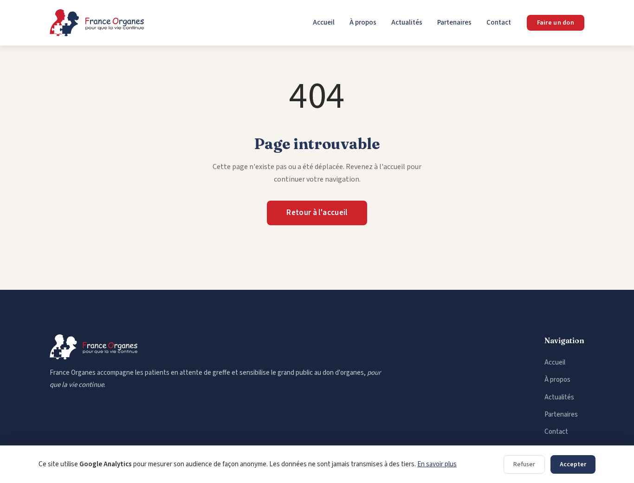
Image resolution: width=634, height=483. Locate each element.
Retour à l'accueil (316, 212)
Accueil (324, 22)
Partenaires (454, 22)
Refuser (524, 464)
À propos (362, 22)
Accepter (573, 464)
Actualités (406, 22)
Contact (498, 22)
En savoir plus (437, 464)
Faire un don (555, 22)
